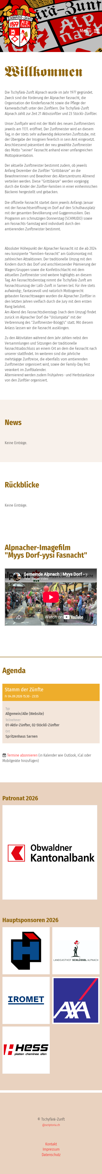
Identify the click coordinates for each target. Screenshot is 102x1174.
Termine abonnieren (22, 755)
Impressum (51, 1149)
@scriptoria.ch (51, 1125)
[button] (51, 713)
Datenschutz (51, 1154)
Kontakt (51, 1144)
